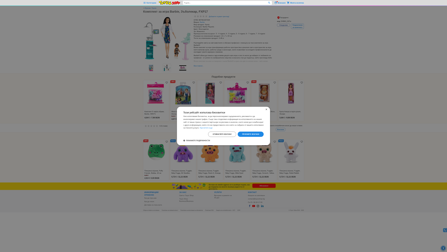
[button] (196, 140)
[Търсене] (269, 3)
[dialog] (223, 126)
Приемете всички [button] (250, 134)
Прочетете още (206, 128)
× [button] (266, 109)
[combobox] (227, 3)
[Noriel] (169, 2)
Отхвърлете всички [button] (222, 134)
